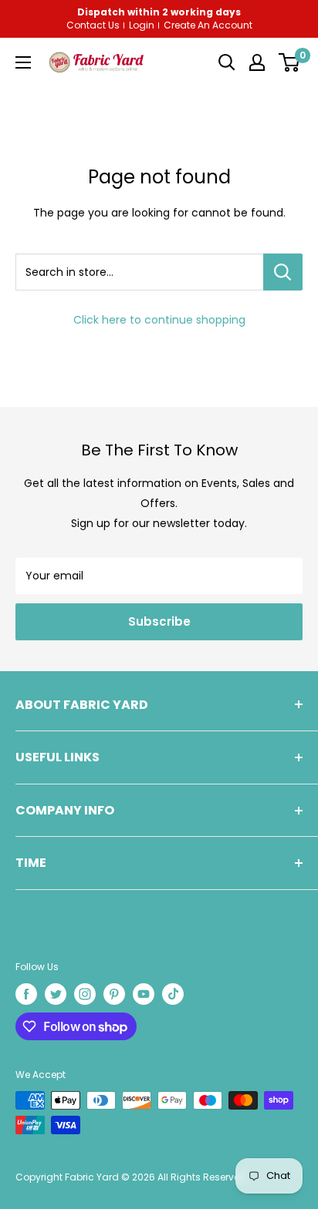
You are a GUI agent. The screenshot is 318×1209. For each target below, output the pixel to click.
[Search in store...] (283, 272)
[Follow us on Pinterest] (114, 994)
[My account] (257, 62)
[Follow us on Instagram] (85, 994)
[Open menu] (23, 62)
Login (141, 25)
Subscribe (159, 621)
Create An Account (208, 25)
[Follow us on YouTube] (143, 994)
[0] (289, 62)
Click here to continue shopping (159, 319)
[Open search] (226, 62)
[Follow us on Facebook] (26, 994)
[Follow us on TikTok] (173, 994)
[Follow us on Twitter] (55, 994)
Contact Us (93, 25)
